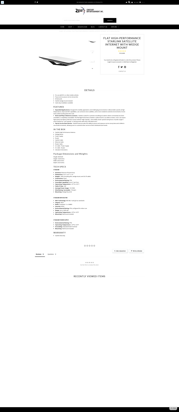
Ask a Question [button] (121, 251)
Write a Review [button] (137, 251)
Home (62, 27)
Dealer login (82, 27)
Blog (93, 27)
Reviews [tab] (38, 254)
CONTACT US (122, 71)
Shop (70, 27)
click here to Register (130, 62)
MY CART (138, 2)
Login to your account (114, 62)
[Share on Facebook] (118, 67)
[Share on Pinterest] (125, 67)
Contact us (103, 27)
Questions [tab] (51, 254)
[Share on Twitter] (122, 67)
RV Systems (67, 31)
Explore (114, 27)
